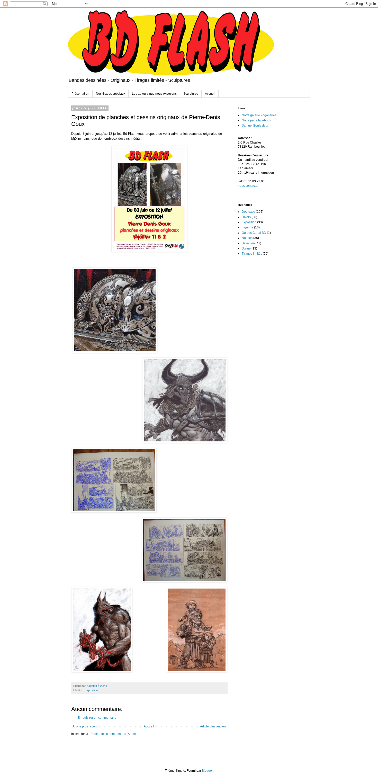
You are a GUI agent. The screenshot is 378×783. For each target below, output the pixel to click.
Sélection (248, 243)
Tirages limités (252, 253)
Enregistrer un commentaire (97, 717)
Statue (246, 248)
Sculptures (190, 93)
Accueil (210, 93)
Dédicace (248, 211)
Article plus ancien (213, 726)
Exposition (91, 690)
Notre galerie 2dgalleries (259, 115)
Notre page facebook (256, 120)
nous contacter (248, 186)
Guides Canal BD (254, 233)
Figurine (247, 227)
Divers (246, 217)
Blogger (207, 770)
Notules (247, 238)
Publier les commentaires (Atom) (113, 734)
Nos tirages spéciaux (110, 93)
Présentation (80, 93)
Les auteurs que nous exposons (154, 93)
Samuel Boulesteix (255, 125)
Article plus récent (85, 726)
